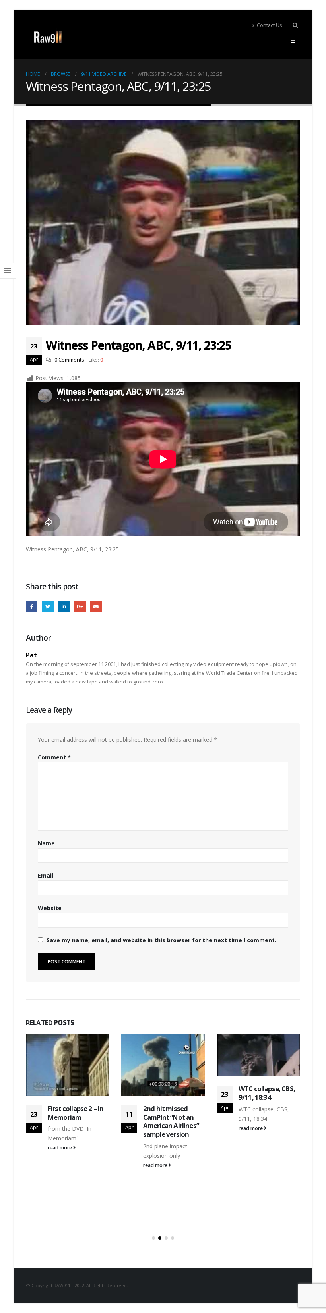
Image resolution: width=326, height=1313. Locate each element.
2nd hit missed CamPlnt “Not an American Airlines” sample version (171, 1121)
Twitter (48, 606)
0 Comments (69, 359)
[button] (153, 1238)
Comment (54, 757)
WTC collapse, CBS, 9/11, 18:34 (267, 1093)
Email (96, 606)
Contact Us (269, 25)
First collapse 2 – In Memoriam (75, 1113)
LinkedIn (64, 606)
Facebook (31, 606)
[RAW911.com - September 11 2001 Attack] (48, 35)
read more (60, 1147)
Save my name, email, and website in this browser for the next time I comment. (161, 940)
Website (50, 908)
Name (46, 843)
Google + (80, 606)
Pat (31, 654)
